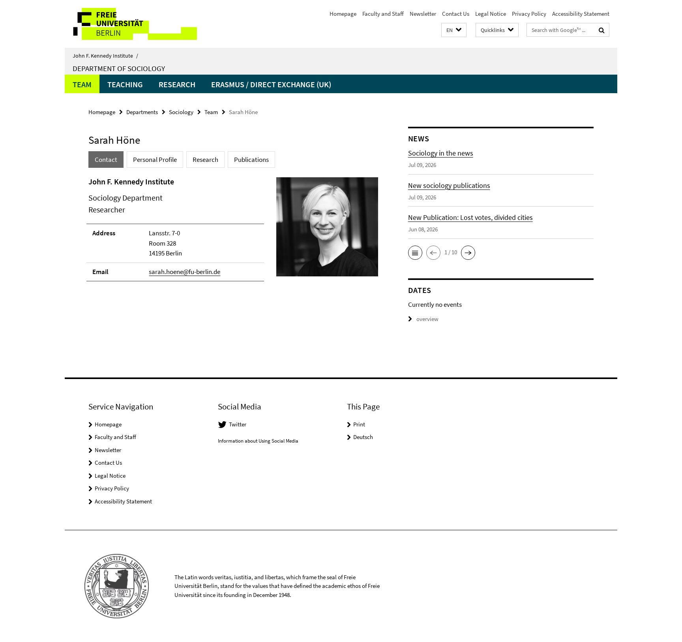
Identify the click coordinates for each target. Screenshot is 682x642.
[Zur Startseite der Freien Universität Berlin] (131, 24)
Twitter (237, 424)
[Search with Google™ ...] (601, 30)
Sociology (181, 112)
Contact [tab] (106, 159)
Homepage (343, 13)
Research (177, 84)
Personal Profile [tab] (155, 159)
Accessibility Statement (580, 13)
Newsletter (423, 13)
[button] (454, 30)
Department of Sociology (119, 68)
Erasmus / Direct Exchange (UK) (271, 84)
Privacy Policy (529, 13)
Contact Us (455, 13)
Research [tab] (205, 159)
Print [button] (359, 424)
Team (82, 84)
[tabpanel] (233, 232)
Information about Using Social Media (258, 440)
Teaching (125, 84)
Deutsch (363, 437)
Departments (142, 112)
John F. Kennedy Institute (105, 55)
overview (427, 319)
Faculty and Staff (383, 13)
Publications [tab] (251, 159)
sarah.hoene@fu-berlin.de (184, 271)
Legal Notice (490, 13)
